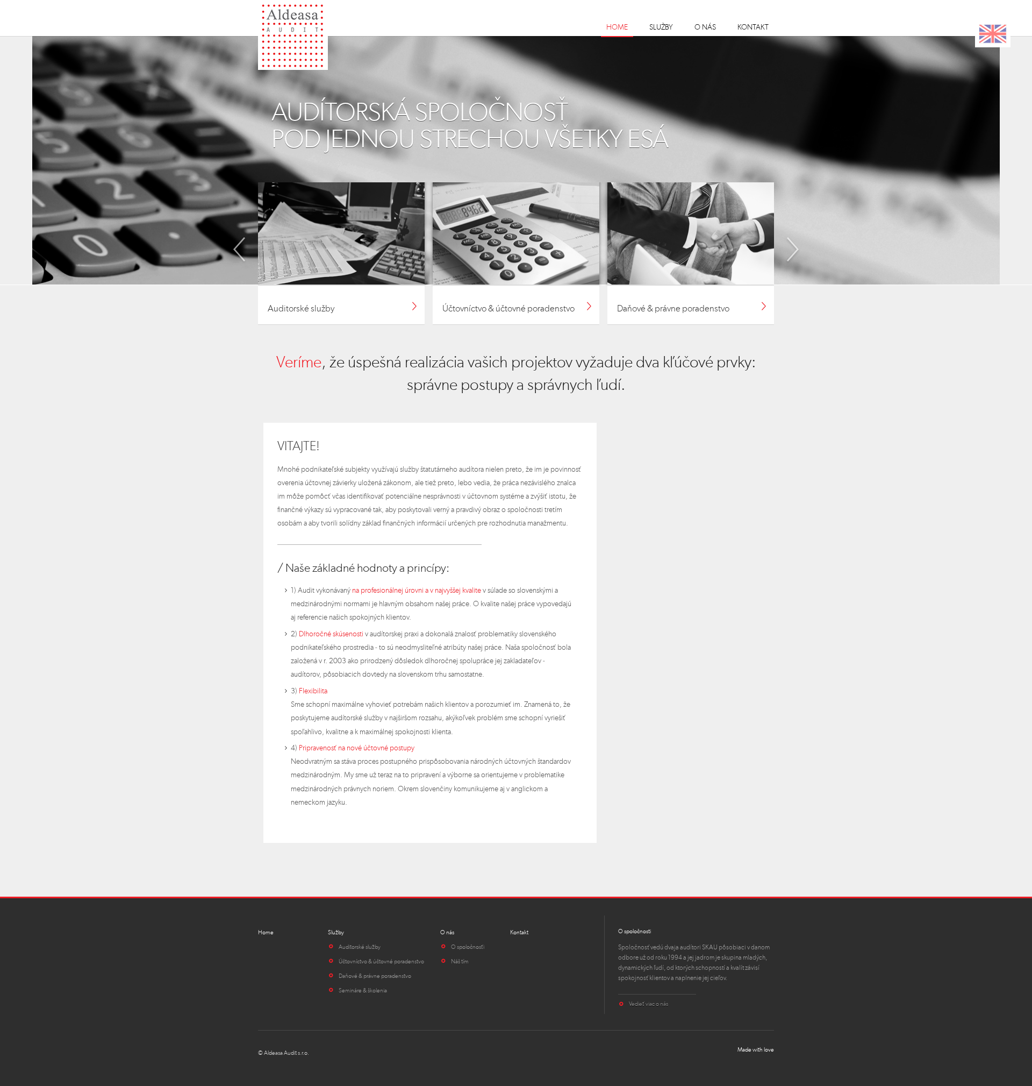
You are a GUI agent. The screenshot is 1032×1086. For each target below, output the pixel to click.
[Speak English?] (992, 33)
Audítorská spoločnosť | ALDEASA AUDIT (294, 35)
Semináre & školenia (363, 990)
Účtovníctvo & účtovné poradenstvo (381, 961)
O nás (705, 27)
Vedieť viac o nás (648, 1003)
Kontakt (753, 27)
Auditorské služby (360, 946)
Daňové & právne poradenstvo (375, 975)
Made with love (755, 1050)
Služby (661, 27)
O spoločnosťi (467, 946)
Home (617, 27)
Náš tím (460, 961)
